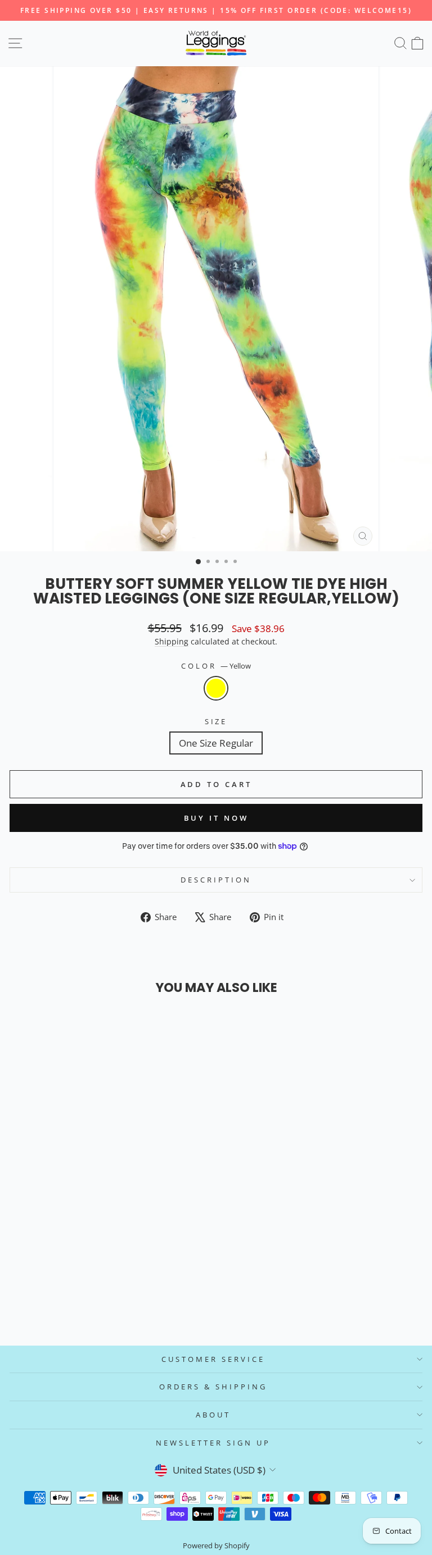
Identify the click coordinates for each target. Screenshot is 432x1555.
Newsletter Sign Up (213, 1443)
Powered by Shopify (216, 1546)
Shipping (171, 641)
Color (216, 666)
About (213, 1415)
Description (216, 880)
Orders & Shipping (213, 1387)
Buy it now (216, 818)
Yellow (216, 688)
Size (216, 721)
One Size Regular (216, 743)
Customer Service (213, 1359)
